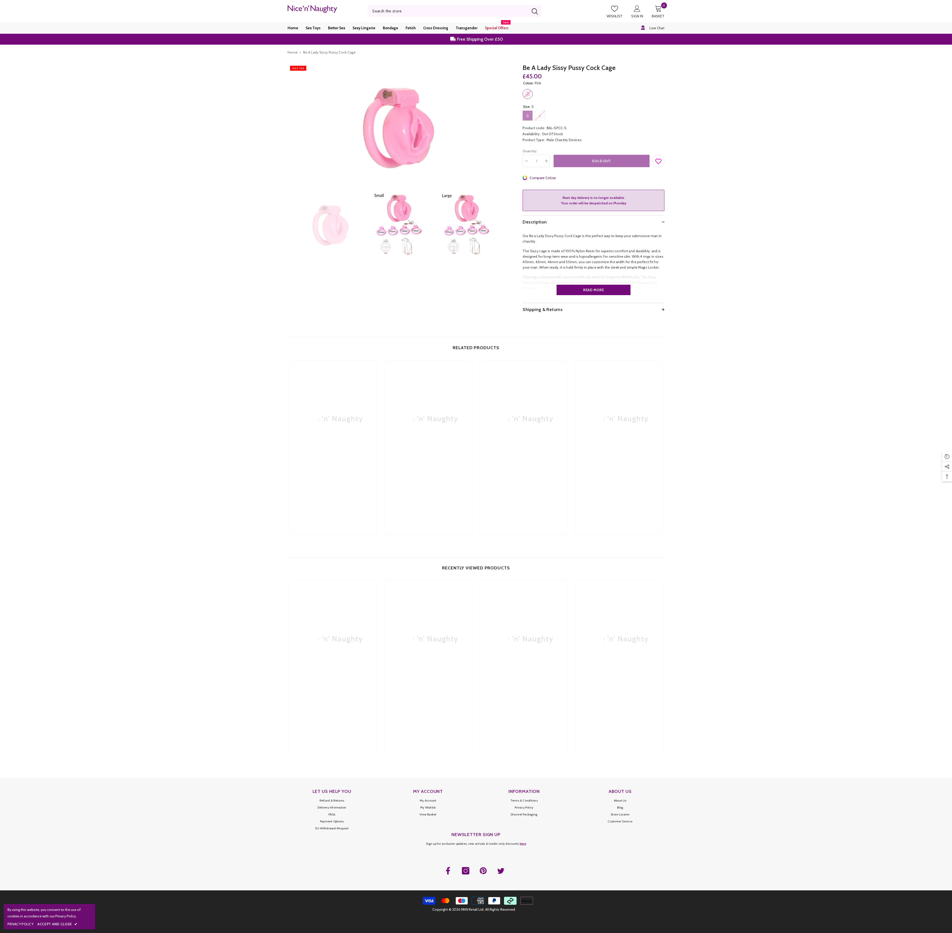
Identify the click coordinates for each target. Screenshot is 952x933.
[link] (333, 487)
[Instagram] (466, 871)
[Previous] (289, 224)
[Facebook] (448, 871)
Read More (593, 290)
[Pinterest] (483, 871)
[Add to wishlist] (658, 160)
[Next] (506, 224)
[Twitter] (501, 871)
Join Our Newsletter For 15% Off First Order (479, 39)
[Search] (454, 11)
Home (293, 52)
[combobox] (448, 11)
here (523, 843)
